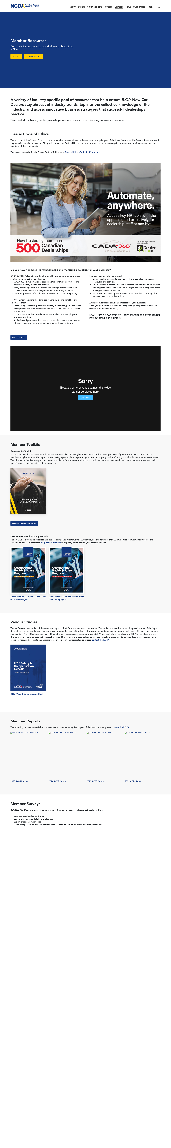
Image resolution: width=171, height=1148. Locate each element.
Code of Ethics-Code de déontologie (82, 152)
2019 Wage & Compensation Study (27, 694)
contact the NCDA (100, 639)
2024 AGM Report (57, 781)
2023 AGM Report (95, 781)
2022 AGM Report (133, 781)
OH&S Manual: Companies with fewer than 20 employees (28, 598)
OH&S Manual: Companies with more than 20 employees (66, 598)
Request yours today (51, 542)
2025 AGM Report (19, 781)
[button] (16, 56)
